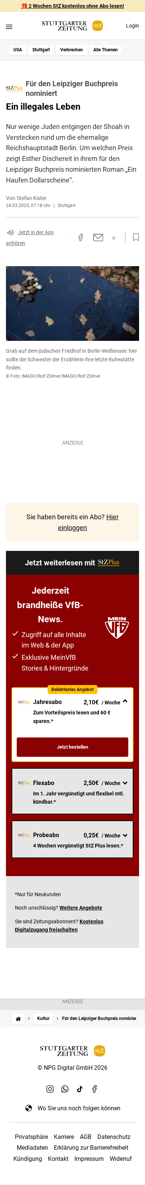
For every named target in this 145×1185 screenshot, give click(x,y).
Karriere (64, 1136)
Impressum (89, 1158)
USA (17, 49)
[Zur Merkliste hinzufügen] (134, 237)
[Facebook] (95, 1089)
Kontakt (58, 1158)
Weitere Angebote (80, 908)
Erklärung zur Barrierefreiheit (91, 1147)
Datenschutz (113, 1136)
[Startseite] (18, 1018)
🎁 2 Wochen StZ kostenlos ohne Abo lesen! (72, 6)
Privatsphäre (31, 1136)
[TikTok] (80, 1089)
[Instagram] (50, 1089)
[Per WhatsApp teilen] (114, 237)
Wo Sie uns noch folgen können (79, 1108)
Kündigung (27, 1158)
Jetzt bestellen (72, 747)
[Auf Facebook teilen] (80, 237)
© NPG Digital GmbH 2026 (72, 1067)
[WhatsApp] (65, 1089)
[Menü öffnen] (9, 26)
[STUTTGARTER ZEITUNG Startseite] (72, 25)
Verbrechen (71, 49)
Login (132, 26)
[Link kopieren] (66, 237)
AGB (85, 1136)
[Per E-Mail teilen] (98, 237)
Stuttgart (41, 49)
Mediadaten (32, 1147)
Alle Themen (105, 49)
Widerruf (121, 1158)
